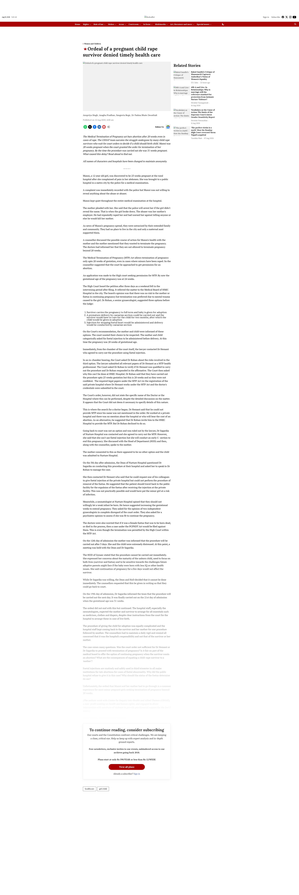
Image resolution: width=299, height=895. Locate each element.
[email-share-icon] (104, 128)
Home (77, 24)
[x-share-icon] (90, 128)
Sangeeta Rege (123, 115)
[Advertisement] (149, 6)
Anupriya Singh (90, 115)
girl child (103, 789)
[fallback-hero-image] (182, 75)
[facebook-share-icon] (94, 128)
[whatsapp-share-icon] (85, 128)
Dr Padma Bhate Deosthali (144, 115)
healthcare (89, 789)
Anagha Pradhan (107, 115)
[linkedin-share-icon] (99, 128)
